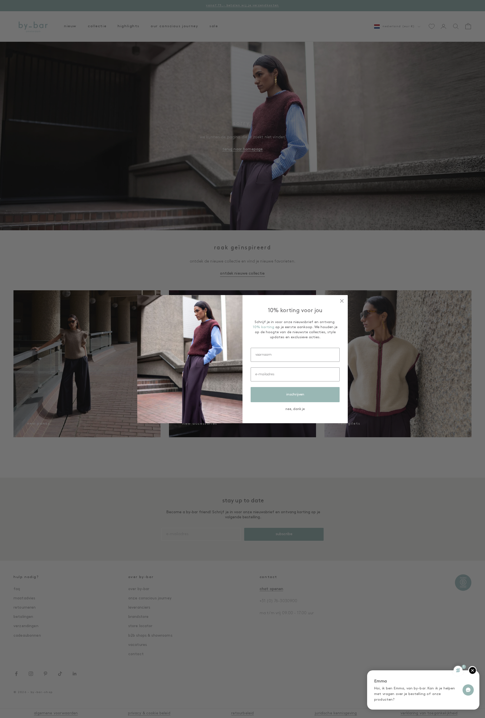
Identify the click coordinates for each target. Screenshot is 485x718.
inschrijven (295, 394)
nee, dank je (295, 409)
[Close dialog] (342, 301)
